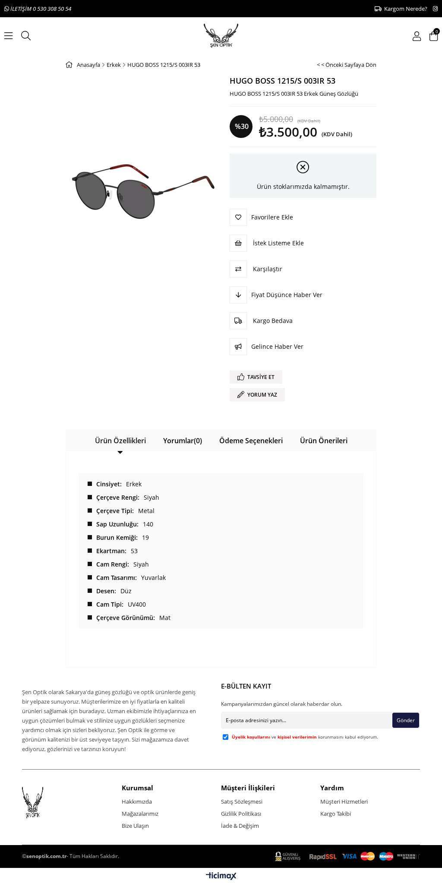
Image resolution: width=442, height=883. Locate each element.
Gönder (406, 720)
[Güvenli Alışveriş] (347, 856)
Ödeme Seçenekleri (251, 440)
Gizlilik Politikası (241, 813)
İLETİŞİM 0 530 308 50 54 (40, 9)
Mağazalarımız (140, 813)
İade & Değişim (240, 826)
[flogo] (45, 803)
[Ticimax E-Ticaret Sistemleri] (221, 876)
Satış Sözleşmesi (241, 801)
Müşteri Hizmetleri (344, 801)
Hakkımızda (137, 801)
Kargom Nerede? (404, 9)
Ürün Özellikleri (120, 440)
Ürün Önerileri (323, 440)
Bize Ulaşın (135, 826)
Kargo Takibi (335, 813)
